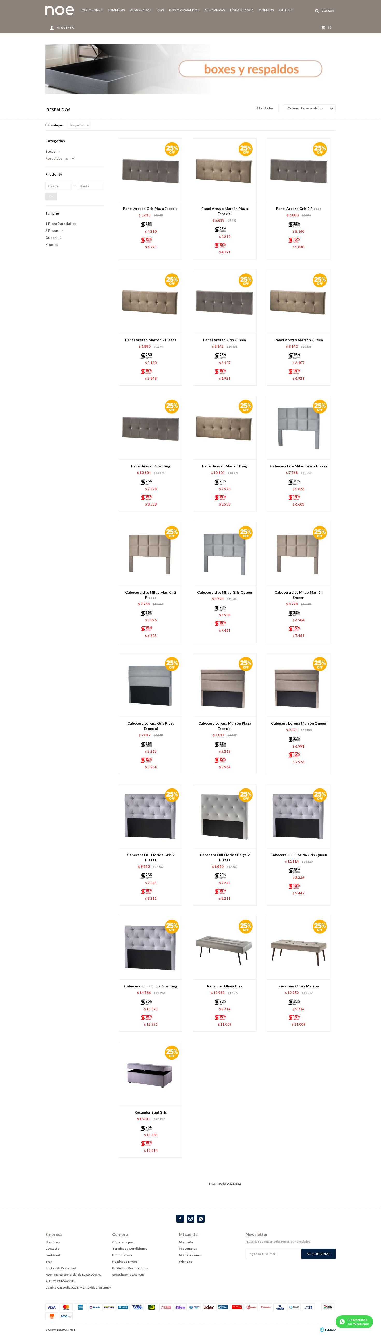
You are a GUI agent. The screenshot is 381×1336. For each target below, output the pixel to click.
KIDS (160, 10)
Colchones (92, 10)
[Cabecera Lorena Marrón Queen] (298, 685)
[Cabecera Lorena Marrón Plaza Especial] (224, 685)
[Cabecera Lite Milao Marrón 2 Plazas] (150, 553)
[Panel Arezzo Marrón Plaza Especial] (224, 170)
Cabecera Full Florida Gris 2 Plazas (150, 857)
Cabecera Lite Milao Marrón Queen (298, 595)
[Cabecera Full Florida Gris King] (150, 947)
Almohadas (140, 10)
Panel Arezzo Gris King (150, 466)
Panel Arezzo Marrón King (224, 466)
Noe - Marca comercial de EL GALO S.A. (73, 1274)
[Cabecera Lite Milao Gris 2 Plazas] (298, 427)
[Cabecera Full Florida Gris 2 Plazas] (150, 816)
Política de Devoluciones (130, 1268)
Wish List (185, 1261)
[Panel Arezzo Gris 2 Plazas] (298, 170)
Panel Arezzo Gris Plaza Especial (151, 208)
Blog (48, 1261)
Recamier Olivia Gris (224, 986)
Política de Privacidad (60, 1268)
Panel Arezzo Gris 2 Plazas (298, 208)
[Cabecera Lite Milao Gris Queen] (224, 553)
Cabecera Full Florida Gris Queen (298, 854)
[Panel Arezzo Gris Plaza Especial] (150, 170)
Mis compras (188, 1248)
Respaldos (77, 125)
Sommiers (116, 10)
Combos (266, 10)
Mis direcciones (190, 1255)
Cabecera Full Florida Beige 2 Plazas (225, 857)
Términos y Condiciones (129, 1248)
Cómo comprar (123, 1242)
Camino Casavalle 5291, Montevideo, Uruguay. (78, 1287)
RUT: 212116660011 (60, 1281)
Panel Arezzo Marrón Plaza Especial (224, 211)
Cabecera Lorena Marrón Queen (298, 723)
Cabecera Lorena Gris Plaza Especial (150, 726)
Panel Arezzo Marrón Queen (298, 340)
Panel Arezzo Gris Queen (224, 340)
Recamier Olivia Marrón (298, 986)
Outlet (286, 10)
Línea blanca (242, 10)
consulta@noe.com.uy (128, 1274)
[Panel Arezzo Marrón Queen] (298, 301)
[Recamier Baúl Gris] (150, 1073)
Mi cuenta (186, 1242)
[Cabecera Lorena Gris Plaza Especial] (150, 685)
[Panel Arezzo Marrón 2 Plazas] (150, 301)
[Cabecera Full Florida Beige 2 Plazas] (224, 816)
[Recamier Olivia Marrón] (298, 947)
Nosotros (52, 1242)
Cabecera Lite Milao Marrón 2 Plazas (150, 595)
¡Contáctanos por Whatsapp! (358, 1322)
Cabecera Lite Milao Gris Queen (224, 592)
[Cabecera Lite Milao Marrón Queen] (298, 553)
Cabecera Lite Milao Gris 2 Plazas (298, 466)
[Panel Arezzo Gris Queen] (224, 301)
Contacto (52, 1248)
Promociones (122, 1255)
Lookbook (53, 1255)
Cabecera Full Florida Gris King (150, 986)
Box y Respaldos (184, 10)
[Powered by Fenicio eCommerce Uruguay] (328, 1329)
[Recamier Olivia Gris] (224, 947)
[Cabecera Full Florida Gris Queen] (298, 816)
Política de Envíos (124, 1261)
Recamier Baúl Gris (151, 1112)
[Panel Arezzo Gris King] (150, 427)
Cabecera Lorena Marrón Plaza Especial (224, 726)
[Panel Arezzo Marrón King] (224, 427)
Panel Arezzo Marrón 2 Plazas (150, 340)
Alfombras (214, 10)
